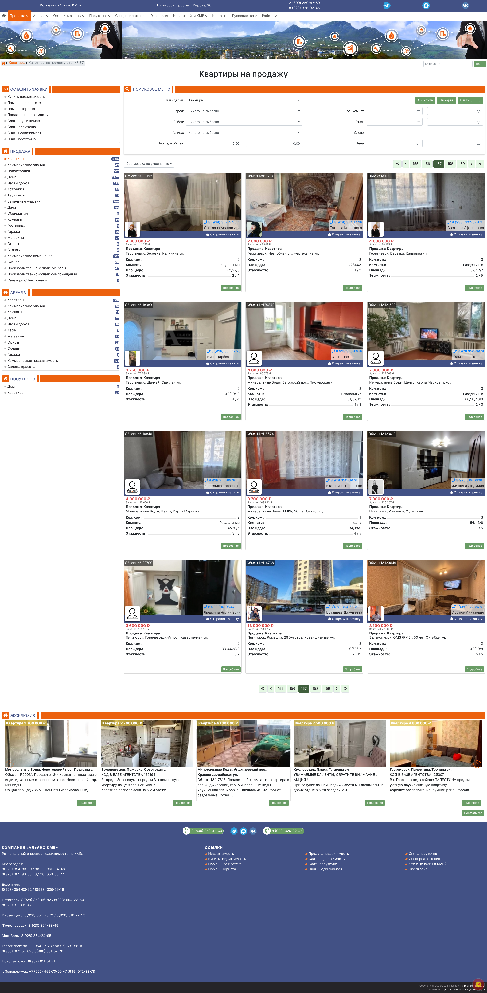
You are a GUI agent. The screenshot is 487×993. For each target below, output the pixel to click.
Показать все (473, 813)
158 (450, 164)
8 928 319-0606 (468, 480)
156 (427, 164)
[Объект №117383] (426, 207)
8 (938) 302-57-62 (223, 222)
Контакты (220, 16)
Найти (480, 64)
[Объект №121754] (304, 207)
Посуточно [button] (98, 16)
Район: (178, 122)
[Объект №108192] (182, 207)
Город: (179, 111)
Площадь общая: (171, 143)
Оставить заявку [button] (67, 16)
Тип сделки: (174, 100)
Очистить (425, 100)
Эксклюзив (159, 16)
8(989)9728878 (469, 607)
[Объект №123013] (426, 465)
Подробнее (231, 288)
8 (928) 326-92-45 (304, 8)
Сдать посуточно (323, 864)
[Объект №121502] (426, 336)
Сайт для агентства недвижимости (463, 989)
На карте (446, 100)
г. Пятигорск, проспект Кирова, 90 (182, 5)
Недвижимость (221, 854)
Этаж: (360, 122)
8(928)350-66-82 (344, 607)
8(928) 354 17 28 (347, 222)
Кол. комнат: (355, 111)
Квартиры (17, 63)
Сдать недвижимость (327, 859)
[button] (244, 100)
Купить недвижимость (227, 859)
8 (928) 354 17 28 (225, 351)
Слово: (359, 133)
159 (462, 164)
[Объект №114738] (304, 594)
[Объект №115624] (304, 465)
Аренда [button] (39, 16)
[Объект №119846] (182, 465)
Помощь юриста (222, 869)
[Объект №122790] (182, 594)
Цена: (360, 143)
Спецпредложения (130, 16)
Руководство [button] (243, 16)
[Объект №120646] (426, 594)
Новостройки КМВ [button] (189, 16)
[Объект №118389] (182, 336)
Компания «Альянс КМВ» (61, 5)
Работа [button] (268, 16)
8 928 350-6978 (348, 351)
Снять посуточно (423, 854)
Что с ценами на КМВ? (427, 864)
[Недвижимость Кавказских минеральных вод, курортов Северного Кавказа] (4, 63)
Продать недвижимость (329, 854)
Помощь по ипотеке (225, 864)
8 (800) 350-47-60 (304, 3)
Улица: (178, 133)
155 (415, 164)
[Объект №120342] (304, 336)
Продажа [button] (18, 16)
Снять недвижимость (327, 869)
